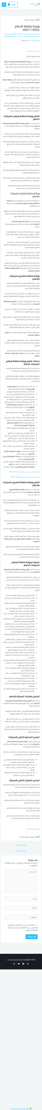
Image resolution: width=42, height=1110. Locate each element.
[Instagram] (14, 964)
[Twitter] (19, 964)
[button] (33, 49)
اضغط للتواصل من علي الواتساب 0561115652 (24, 471)
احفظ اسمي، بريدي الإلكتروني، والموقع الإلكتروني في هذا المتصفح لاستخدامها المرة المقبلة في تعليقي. (22, 927)
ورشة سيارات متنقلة (33, 40)
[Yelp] (28, 964)
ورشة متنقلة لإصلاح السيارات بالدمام (25, 194)
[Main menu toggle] (4, 4)
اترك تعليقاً (36, 33)
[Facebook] (23, 964)
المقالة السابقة (21, 844)
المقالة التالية (21, 850)
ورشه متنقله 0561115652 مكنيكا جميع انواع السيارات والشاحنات (22, 35)
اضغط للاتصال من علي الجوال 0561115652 (25, 476)
